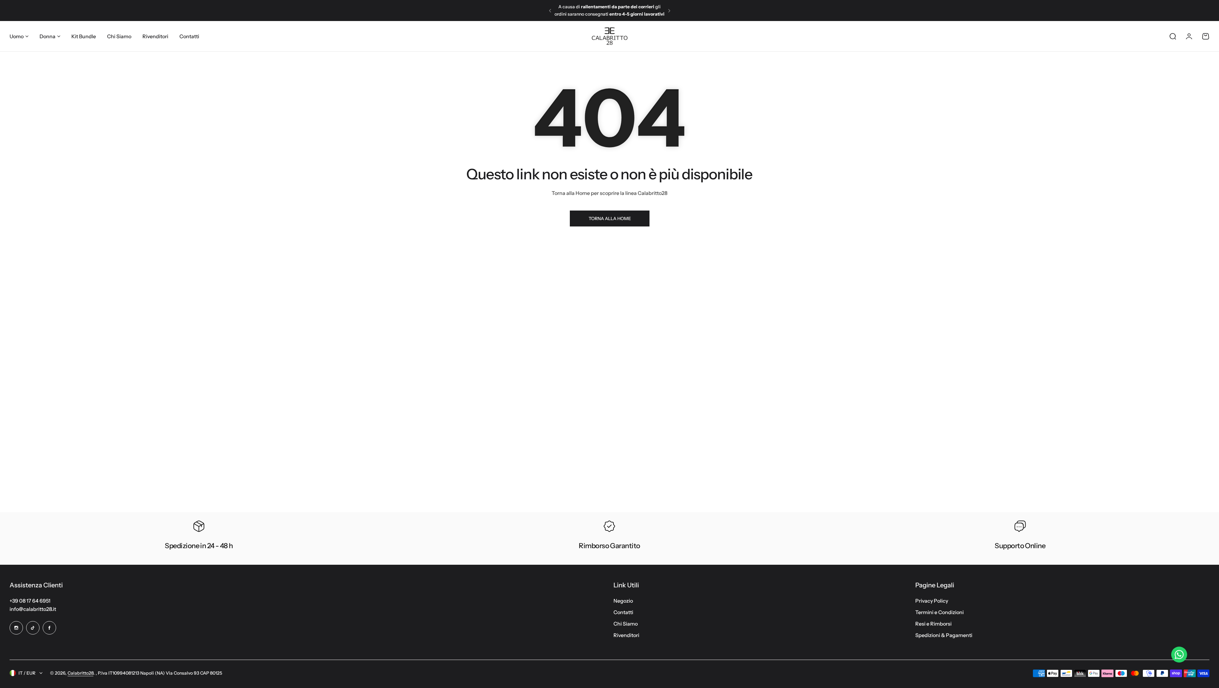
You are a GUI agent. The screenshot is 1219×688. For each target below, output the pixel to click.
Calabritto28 (80, 673)
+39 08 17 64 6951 (30, 601)
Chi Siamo (625, 623)
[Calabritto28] (610, 36)
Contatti (623, 612)
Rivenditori (626, 635)
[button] (550, 10)
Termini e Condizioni (939, 612)
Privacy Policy (931, 601)
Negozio (623, 601)
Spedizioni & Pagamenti (943, 635)
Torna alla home (609, 218)
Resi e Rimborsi (933, 623)
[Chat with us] (1179, 655)
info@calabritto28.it (33, 609)
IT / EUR (26, 673)
